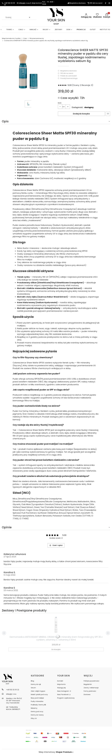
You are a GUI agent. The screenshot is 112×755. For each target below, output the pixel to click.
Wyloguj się (61, 688)
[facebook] (105, 3)
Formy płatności (90, 691)
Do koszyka (56, 649)
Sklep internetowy (55, 752)
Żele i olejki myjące (38, 691)
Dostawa (87, 694)
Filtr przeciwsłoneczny (37, 38)
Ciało (25, 38)
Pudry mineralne (37, 701)
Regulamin (88, 684)
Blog (32, 681)
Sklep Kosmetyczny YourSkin (11, 38)
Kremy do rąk (36, 684)
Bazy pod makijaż (37, 698)
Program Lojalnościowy (66, 698)
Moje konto (61, 684)
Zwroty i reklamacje (91, 688)
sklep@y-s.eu (24, 3)
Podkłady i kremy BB (38, 705)
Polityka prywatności (91, 681)
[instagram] (109, 3)
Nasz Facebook (63, 694)
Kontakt (60, 681)
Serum (33, 688)
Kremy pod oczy (37, 711)
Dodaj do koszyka (81, 113)
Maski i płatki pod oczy (39, 694)
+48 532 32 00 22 (9, 3)
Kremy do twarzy (37, 715)
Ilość (59, 103)
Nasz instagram (63, 691)
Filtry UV (34, 718)
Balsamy (34, 708)
